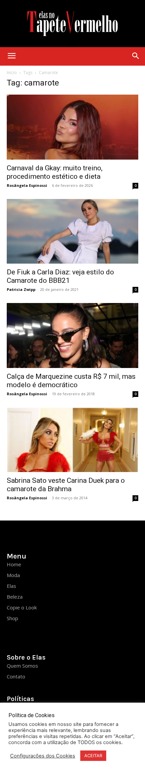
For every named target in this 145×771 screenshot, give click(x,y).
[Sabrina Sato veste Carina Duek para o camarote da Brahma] (72, 439)
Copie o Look (22, 607)
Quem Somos (22, 665)
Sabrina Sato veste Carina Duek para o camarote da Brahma (66, 484)
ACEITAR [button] (93, 755)
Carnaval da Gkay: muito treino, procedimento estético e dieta (55, 172)
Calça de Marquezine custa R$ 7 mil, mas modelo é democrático (71, 380)
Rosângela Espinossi (27, 185)
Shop (12, 618)
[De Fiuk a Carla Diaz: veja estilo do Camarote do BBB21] (72, 231)
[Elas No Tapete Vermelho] (72, 23)
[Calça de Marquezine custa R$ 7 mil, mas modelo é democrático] (72, 335)
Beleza (15, 596)
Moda (13, 575)
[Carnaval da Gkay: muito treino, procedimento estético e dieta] (72, 127)
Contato (16, 676)
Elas (11, 585)
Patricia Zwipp (21, 289)
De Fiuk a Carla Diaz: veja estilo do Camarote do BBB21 (60, 276)
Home (14, 564)
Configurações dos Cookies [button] (42, 756)
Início (12, 72)
